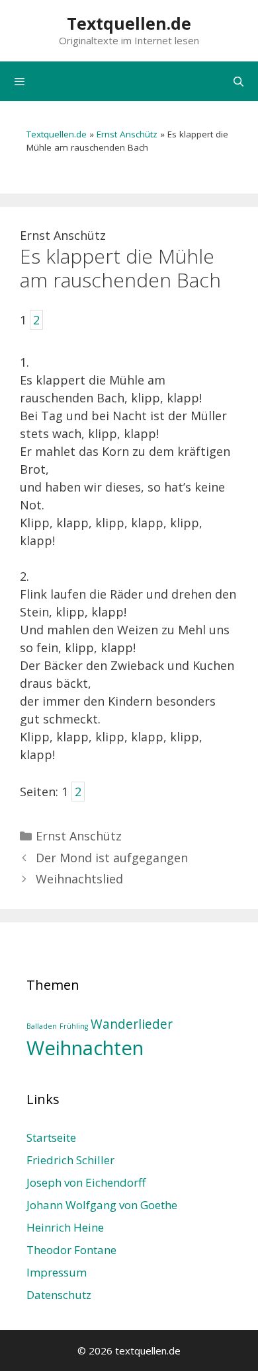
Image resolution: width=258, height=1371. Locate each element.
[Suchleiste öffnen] (238, 81)
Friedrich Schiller (70, 1159)
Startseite (51, 1137)
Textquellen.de (129, 23)
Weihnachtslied (79, 879)
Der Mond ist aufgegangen (112, 858)
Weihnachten (85, 1048)
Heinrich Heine (65, 1227)
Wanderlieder (132, 1024)
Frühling (74, 1026)
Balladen (41, 1026)
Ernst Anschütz (127, 134)
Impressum (56, 1272)
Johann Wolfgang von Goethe (101, 1204)
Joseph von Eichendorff (86, 1182)
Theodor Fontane (71, 1249)
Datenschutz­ (58, 1294)
